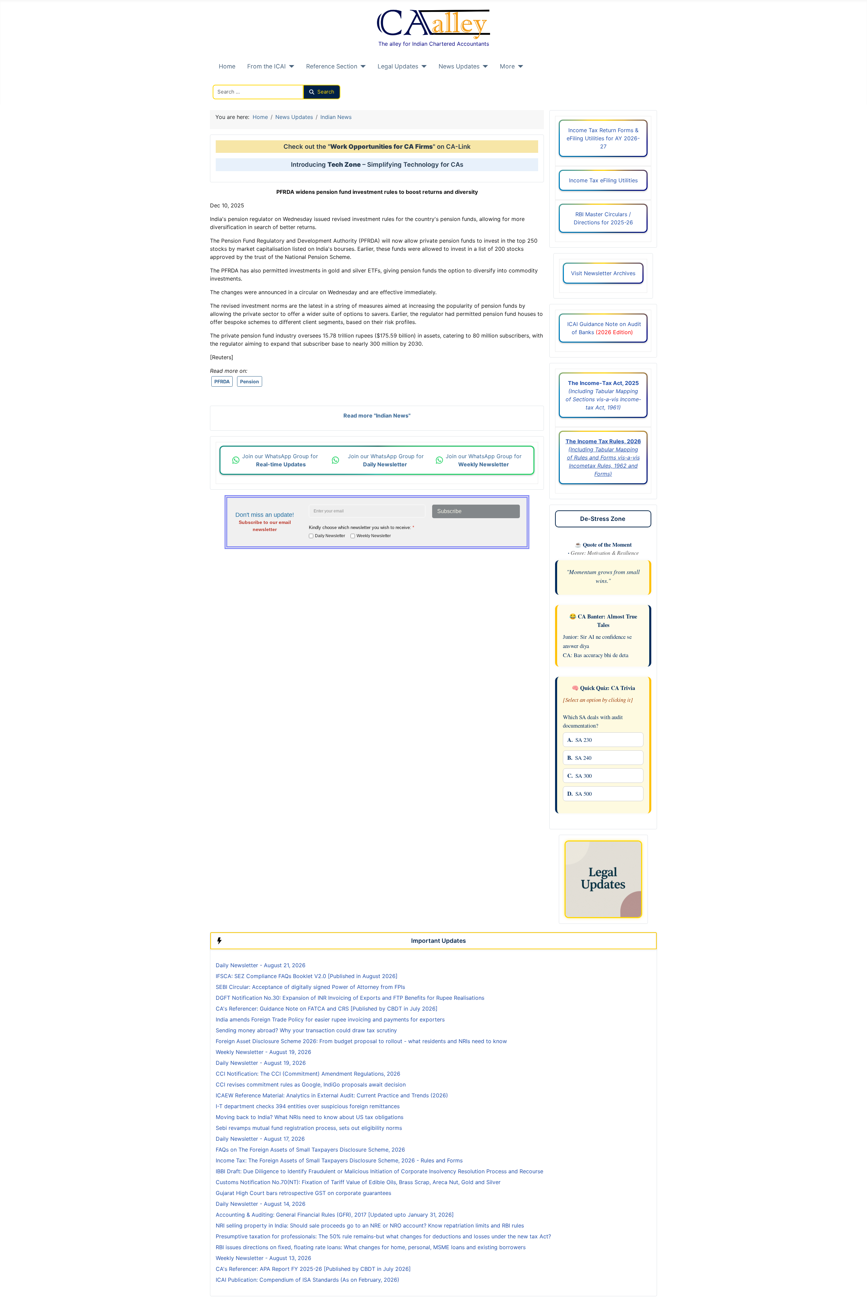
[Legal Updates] (422, 66)
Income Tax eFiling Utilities (603, 180)
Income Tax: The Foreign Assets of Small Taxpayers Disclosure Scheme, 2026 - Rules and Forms (339, 1160)
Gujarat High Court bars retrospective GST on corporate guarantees (303, 1193)
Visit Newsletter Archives (603, 273)
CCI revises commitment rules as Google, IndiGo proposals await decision (311, 1084)
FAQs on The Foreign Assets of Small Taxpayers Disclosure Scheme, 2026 (310, 1149)
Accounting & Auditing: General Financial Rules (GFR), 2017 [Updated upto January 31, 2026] (335, 1214)
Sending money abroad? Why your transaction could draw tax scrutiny (306, 1030)
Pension (249, 381)
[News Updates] (484, 66)
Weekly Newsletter (374, 535)
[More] (519, 66)
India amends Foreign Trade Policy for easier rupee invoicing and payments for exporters (330, 1019)
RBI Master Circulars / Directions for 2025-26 (603, 218)
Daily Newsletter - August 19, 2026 (261, 1062)
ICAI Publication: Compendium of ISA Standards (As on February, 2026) (307, 1279)
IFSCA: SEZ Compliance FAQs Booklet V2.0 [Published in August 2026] (307, 976)
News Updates (459, 66)
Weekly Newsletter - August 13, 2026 (263, 1258)
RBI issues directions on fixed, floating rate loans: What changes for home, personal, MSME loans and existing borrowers (371, 1247)
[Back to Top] (855, 1286)
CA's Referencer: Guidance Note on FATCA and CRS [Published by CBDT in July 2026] (327, 1008)
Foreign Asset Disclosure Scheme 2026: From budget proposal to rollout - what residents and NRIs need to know (361, 1041)
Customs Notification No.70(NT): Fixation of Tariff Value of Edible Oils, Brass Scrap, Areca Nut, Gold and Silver (358, 1182)
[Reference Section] (361, 66)
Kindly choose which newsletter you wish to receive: (361, 527)
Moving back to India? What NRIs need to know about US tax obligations (309, 1117)
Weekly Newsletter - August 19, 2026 (263, 1052)
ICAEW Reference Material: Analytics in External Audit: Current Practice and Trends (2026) (332, 1095)
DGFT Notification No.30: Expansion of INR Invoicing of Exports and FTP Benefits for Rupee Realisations (350, 997)
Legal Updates (398, 66)
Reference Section (331, 66)
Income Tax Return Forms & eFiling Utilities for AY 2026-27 (603, 138)
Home (227, 66)
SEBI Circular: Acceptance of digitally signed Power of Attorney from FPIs (310, 986)
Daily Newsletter (330, 535)
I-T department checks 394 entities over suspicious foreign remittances (308, 1106)
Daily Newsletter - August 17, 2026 (260, 1138)
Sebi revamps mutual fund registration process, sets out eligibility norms (309, 1127)
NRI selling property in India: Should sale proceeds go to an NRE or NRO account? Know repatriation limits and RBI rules (370, 1225)
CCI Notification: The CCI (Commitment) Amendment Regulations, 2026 (308, 1073)
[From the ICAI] (290, 66)
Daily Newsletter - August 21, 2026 (260, 965)
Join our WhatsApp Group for (281, 460)
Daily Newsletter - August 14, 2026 (260, 1203)
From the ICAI (266, 66)
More (507, 66)
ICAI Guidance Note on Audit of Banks (603, 328)
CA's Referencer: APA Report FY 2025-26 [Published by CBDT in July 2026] (313, 1268)
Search (325, 91)
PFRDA (222, 381)
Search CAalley (232, 80)
